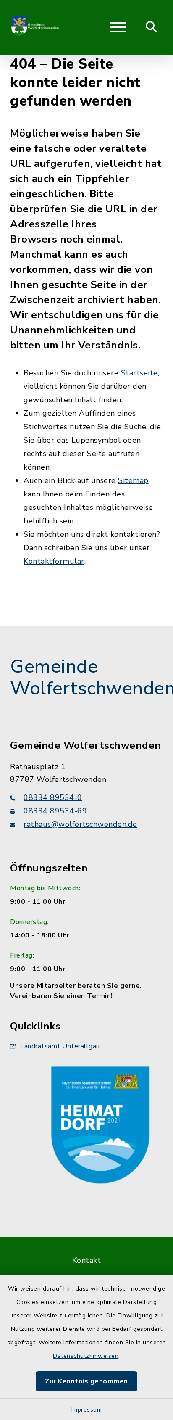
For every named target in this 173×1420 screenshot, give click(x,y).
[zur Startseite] (35, 27)
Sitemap (133, 480)
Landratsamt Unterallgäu (60, 1046)
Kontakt (86, 1260)
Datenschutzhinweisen (85, 1356)
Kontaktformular (54, 561)
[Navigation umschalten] (118, 27)
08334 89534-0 (53, 797)
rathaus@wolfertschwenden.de (80, 824)
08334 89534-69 (55, 811)
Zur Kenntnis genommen (86, 1381)
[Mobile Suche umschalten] (151, 27)
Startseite (139, 373)
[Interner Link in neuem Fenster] (100, 1123)
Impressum (86, 1410)
